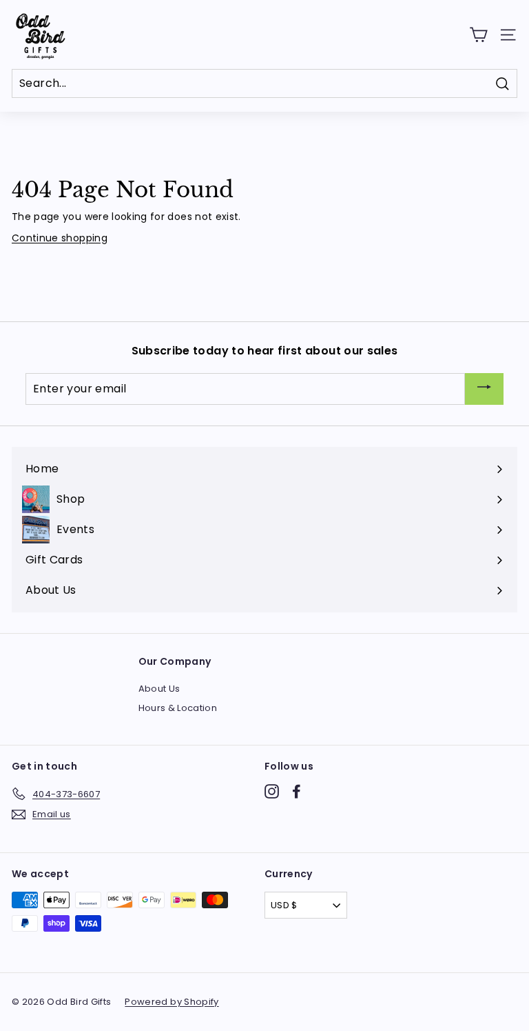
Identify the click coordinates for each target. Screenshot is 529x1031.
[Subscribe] (484, 389)
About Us (159, 688)
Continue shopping (59, 238)
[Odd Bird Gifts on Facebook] (296, 791)
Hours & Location (178, 707)
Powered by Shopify (171, 1001)
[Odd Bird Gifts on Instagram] (271, 791)
